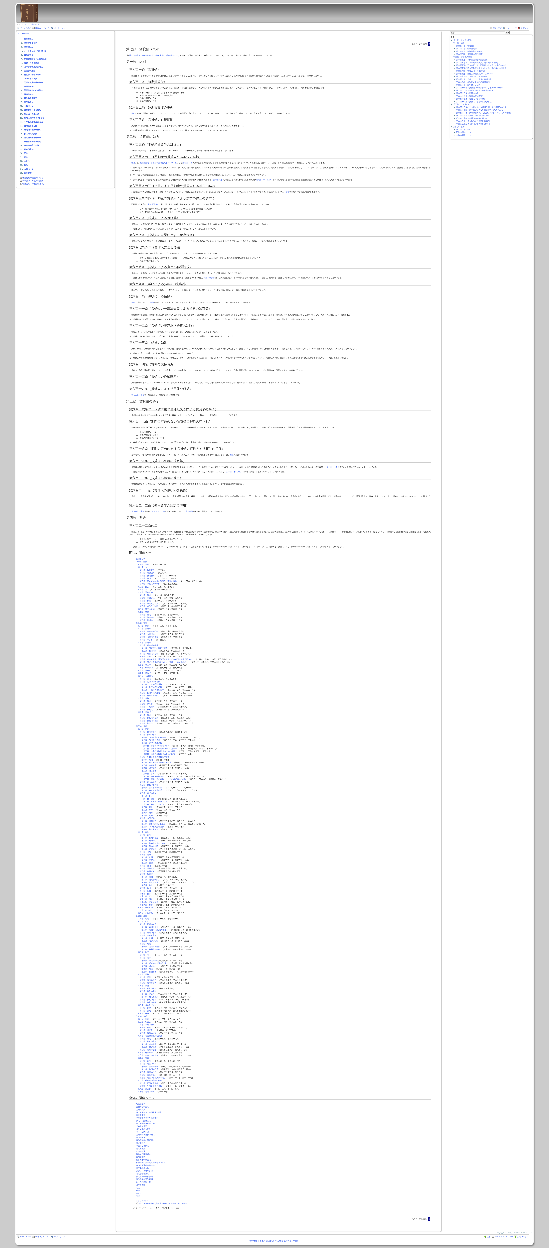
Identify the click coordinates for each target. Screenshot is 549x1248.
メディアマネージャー (504, 1237)
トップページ (23, 33)
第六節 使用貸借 (147, 871)
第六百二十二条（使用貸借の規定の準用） (474, 124)
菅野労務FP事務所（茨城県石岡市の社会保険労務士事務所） (164, 1203)
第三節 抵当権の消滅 (149, 721)
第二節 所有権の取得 (149, 654)
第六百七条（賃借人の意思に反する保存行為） (475, 74)
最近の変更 (497, 28)
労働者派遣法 (29, 71)
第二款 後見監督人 (150, 997)
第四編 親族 (141, 916)
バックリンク (59, 28)
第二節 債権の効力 (148, 734)
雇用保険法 (28, 86)
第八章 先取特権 (145, 676)
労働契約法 (28, 47)
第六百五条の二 (154, 204)
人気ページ (28, 169)
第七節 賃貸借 (146, 874)
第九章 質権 (143, 698)
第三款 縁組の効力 (150, 966)
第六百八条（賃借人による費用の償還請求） (474, 79)
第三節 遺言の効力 (148, 1072)
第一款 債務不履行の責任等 (154, 737)
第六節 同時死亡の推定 (150, 584)
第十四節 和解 (146, 905)
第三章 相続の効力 (146, 1025)
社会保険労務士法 (31, 114)
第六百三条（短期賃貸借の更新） (470, 51)
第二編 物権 (141, 623)
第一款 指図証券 (149, 821)
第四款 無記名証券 (150, 829)
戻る (489, 1237)
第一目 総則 (149, 774)
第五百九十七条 (137, 511)
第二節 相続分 (146, 1030)
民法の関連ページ (463, 132)
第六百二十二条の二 (264, 180)
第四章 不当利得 (145, 910)
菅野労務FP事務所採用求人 (33, 184)
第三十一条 (187, 163)
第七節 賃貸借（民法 (32, 24)
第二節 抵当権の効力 (149, 718)
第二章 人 (142, 567)
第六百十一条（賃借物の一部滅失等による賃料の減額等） (480, 88)
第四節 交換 (145, 866)
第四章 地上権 (144, 665)
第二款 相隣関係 (149, 651)
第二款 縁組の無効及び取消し (155, 963)
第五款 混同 (147, 815)
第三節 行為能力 (147, 576)
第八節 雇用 (145, 888)
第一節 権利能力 (147, 570)
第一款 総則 (147, 760)
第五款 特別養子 (149, 972)
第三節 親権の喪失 (148, 983)
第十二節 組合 (146, 899)
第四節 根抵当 (146, 723)
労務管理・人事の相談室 (32, 181)
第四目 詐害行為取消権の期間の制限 (159, 754)
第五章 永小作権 (145, 668)
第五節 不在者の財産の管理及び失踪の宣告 (158, 581)
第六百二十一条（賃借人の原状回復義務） (474, 121)
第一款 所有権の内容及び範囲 (155, 648)
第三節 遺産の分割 (148, 1033)
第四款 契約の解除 (150, 846)
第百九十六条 (209, 278)
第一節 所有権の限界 (149, 645)
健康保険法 (28, 94)
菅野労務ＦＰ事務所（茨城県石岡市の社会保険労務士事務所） (274, 1241)
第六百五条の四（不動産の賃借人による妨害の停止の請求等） (482, 68)
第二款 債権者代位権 (151, 740)
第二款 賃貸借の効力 (151, 880)
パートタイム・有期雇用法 (35, 51)
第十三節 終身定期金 (149, 902)
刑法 (26, 165)
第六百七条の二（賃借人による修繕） (472, 76)
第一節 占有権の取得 (149, 631)
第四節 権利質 (146, 709)
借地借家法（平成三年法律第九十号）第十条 (158, 163)
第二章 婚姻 (143, 921)
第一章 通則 (143, 564)
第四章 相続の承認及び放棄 (150, 1036)
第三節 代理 (145, 601)
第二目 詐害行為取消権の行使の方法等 (160, 749)
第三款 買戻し (148, 863)
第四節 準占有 (146, 640)
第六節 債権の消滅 (148, 793)
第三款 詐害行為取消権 (152, 743)
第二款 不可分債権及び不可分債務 (156, 762)
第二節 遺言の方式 (148, 1064)
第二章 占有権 (144, 629)
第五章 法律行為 (145, 592)
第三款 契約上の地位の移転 (154, 843)
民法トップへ (141, 559)
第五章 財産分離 (145, 1052)
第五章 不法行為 (145, 913)
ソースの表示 (25, 28)
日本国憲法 (28, 149)
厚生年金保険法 (30, 98)
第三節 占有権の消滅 (149, 637)
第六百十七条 (332, 467)
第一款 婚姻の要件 (150, 927)
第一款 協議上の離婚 (151, 946)
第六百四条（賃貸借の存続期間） (470, 54)
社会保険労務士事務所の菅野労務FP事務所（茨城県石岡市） (154, 55)
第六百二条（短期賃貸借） (467, 48)
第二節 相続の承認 (148, 1041)
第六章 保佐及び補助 (147, 1005)
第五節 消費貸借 (147, 868)
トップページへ (142, 1201)
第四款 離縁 (147, 969)
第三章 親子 (143, 952)
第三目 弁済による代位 (153, 804)
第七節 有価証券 (147, 818)
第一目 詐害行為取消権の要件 (156, 746)
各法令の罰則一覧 (31, 145)
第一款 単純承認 (149, 1044)
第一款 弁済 (147, 796)
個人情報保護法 (30, 134)
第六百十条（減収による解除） (469, 85)
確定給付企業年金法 (32, 130)
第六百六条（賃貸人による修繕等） (471, 71)
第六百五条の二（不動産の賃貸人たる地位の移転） (477, 63)
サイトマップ (511, 28)
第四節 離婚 (145, 944)
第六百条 (189, 511)
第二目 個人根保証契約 (153, 776)
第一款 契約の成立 (150, 838)
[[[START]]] (29, 21)
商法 (26, 157)
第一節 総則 (145, 595)
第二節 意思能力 (147, 573)
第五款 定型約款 (149, 849)
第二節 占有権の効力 (149, 634)
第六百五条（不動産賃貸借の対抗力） (472, 60)
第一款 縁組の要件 (150, 960)
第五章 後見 (143, 986)
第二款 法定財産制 (150, 941)
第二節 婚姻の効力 (148, 933)
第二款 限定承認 (149, 1047)
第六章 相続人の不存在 (148, 1055)
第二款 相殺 (147, 807)
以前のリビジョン (42, 28)
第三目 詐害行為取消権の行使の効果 (159, 751)
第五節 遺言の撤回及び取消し (153, 1078)
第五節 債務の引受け (149, 785)
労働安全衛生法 (30, 43)
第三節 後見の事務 (148, 1000)
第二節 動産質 (146, 704)
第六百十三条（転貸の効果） (468, 93)
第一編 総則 (141, 562)
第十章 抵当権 (144, 712)
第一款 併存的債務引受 (152, 788)
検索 (507, 32)
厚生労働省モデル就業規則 (35, 59)
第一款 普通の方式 (150, 1066)
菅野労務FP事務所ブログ (32, 178)
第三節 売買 (145, 855)
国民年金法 (28, 102)
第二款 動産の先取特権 (152, 687)
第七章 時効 (143, 612)
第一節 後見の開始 (148, 988)
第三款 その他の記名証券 (153, 827)
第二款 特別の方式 (150, 1069)
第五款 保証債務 (149, 771)
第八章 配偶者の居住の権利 (150, 1080)
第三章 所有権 (144, 643)
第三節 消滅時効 (147, 620)
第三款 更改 (147, 810)
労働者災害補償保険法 (33, 82)
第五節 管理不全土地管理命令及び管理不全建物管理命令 (164, 662)
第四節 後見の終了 (148, 1002)
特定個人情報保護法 (32, 137)
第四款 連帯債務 (149, 768)
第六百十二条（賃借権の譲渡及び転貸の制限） (475, 90)
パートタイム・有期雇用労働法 (149, 1112)
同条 (152, 302)
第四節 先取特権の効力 (150, 695)
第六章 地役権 (144, 670)
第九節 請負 (145, 891)
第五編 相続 (141, 1016)
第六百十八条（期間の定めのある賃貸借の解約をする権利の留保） (484, 113)
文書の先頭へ (522, 1237)
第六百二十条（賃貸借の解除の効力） (472, 118)
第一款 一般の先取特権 (152, 684)
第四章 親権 (143, 974)
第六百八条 (217, 180)
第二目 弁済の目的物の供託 (155, 801)
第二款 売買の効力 (150, 860)
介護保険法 (28, 106)
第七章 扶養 (143, 1013)
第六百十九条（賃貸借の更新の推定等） (473, 115)
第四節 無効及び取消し (150, 603)
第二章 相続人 (144, 1022)
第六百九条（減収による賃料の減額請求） (474, 82)
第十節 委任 (145, 894)
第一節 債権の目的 (148, 732)
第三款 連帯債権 (149, 765)
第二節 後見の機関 (148, 991)
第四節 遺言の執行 (148, 1075)
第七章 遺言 (143, 1058)
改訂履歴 (28, 173)
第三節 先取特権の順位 (150, 693)
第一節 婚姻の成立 (148, 924)
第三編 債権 (141, 726)
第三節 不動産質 (147, 707)
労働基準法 (28, 39)
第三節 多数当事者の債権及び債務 (154, 757)
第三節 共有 (145, 656)
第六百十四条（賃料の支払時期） (470, 96)
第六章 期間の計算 (146, 609)
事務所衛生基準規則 (32, 141)
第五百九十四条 (137, 395)
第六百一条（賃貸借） (465, 46)
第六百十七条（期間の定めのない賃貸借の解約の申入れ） (480, 110)
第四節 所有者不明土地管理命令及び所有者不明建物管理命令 (166, 659)
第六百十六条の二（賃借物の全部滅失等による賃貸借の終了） (482, 107)
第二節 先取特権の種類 (150, 682)
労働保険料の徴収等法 (33, 90)
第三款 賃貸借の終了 (151, 882)
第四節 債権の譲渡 (148, 782)
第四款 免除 (147, 813)
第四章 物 (142, 589)
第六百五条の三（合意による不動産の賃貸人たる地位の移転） (482, 65)
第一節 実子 (145, 955)
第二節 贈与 (145, 852)
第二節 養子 (145, 958)
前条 (133, 113)
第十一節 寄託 (146, 896)
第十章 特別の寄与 (146, 1092)
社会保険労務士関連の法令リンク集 (151, 1162)
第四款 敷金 (147, 885)
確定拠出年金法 (30, 126)
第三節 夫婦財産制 (148, 935)
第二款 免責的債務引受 (152, 790)
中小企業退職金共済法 (33, 122)
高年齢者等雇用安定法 (33, 67)
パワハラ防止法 (30, 79)
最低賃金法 (28, 55)
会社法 (27, 161)
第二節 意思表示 (147, 598)
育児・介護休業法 (31, 63)
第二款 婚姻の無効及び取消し (155, 930)
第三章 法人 (143, 587)
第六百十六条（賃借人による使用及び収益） (474, 102)
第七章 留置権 (144, 673)
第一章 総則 (143, 626)
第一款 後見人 (148, 994)
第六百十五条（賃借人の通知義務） (471, 99)
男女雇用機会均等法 (32, 75)
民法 (26, 153)
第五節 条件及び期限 (149, 606)
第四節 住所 (145, 578)
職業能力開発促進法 (32, 110)
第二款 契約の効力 (150, 840)
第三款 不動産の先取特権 (153, 690)
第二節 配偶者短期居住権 (151, 1086)
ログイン (524, 28)
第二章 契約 (143, 832)
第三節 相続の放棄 (148, 1050)
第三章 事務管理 (145, 907)
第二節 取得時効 (147, 617)
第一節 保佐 (145, 1008)
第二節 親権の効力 (148, 980)
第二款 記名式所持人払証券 (154, 824)
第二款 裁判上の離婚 (151, 949)
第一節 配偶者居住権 (149, 1083)
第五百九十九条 (158, 511)
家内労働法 (140, 1157)
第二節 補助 (145, 1011)
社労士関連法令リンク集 (34, 118)
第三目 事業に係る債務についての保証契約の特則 (164, 779)
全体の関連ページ (463, 135)
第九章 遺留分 (144, 1089)
